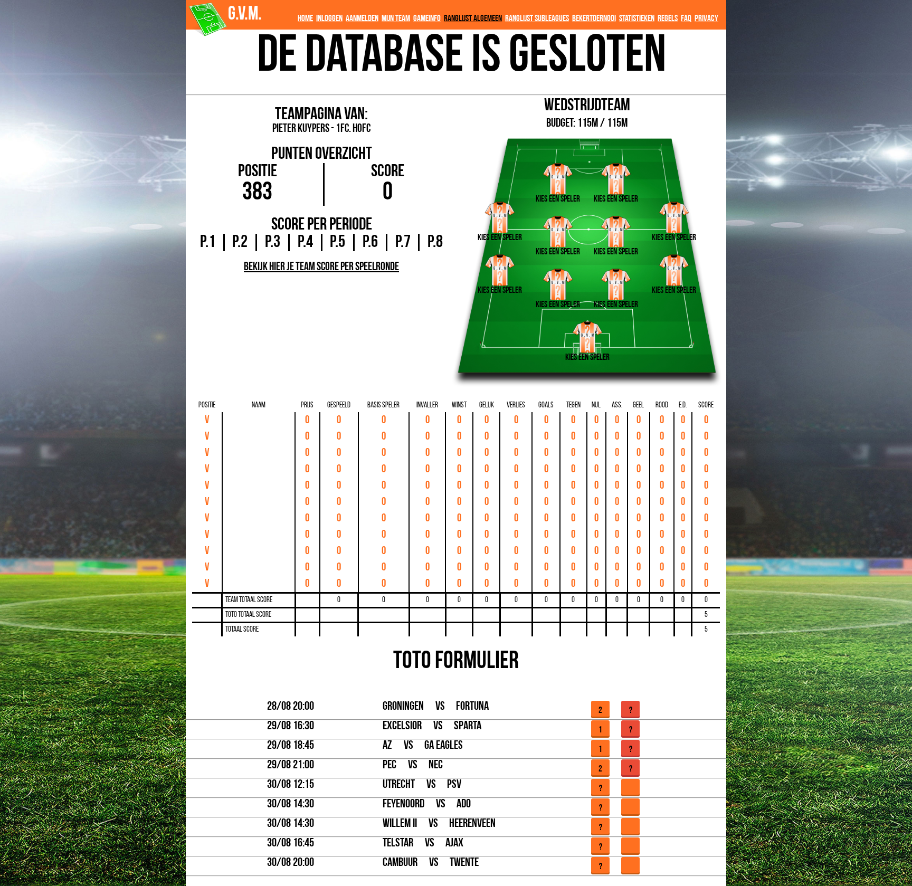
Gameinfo (427, 18)
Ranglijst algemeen (473, 18)
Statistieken (636, 18)
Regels (668, 18)
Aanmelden (362, 18)
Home (305, 18)
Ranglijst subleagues (537, 18)
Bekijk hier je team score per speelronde (321, 267)
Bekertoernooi (594, 18)
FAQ (686, 18)
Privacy (706, 18)
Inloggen (329, 18)
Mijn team (396, 18)
